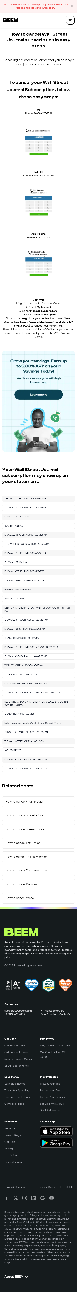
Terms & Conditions (15, 1187)
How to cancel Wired (19, 898)
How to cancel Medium (21, 884)
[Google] (42, 1198)
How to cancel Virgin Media (24, 801)
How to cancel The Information (26, 870)
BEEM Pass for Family (16, 1065)
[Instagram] (24, 1198)
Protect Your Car (50, 1090)
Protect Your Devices (52, 1097)
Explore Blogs (12, 1135)
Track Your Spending (17, 1090)
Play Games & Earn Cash (55, 1045)
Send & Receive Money (18, 1059)
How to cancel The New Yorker (26, 856)
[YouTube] (51, 1198)
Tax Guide (10, 1155)
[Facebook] (6, 1198)
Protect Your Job (50, 1084)
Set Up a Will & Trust (52, 1104)
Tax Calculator (13, 1162)
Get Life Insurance (51, 1110)
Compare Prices (14, 1104)
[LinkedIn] (33, 1198)
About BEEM (14, 1276)
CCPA (69, 1187)
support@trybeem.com (18, 1010)
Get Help (9, 1142)
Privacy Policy (46, 1187)
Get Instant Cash (14, 1045)
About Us (9, 1128)
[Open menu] (70, 20)
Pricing (8, 1148)
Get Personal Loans (16, 1052)
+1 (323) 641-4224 (14, 1014)
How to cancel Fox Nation (23, 843)
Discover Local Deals (17, 1097)
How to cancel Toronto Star (24, 815)
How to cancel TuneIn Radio (24, 829)
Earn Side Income (14, 1084)
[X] (15, 1198)
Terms (63, 1259)
